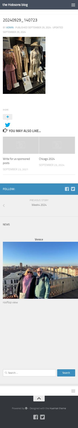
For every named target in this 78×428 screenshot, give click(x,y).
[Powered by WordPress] (26, 408)
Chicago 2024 (47, 159)
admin (10, 27)
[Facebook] (67, 189)
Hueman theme (58, 408)
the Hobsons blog (15, 4)
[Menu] (73, 5)
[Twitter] (73, 189)
